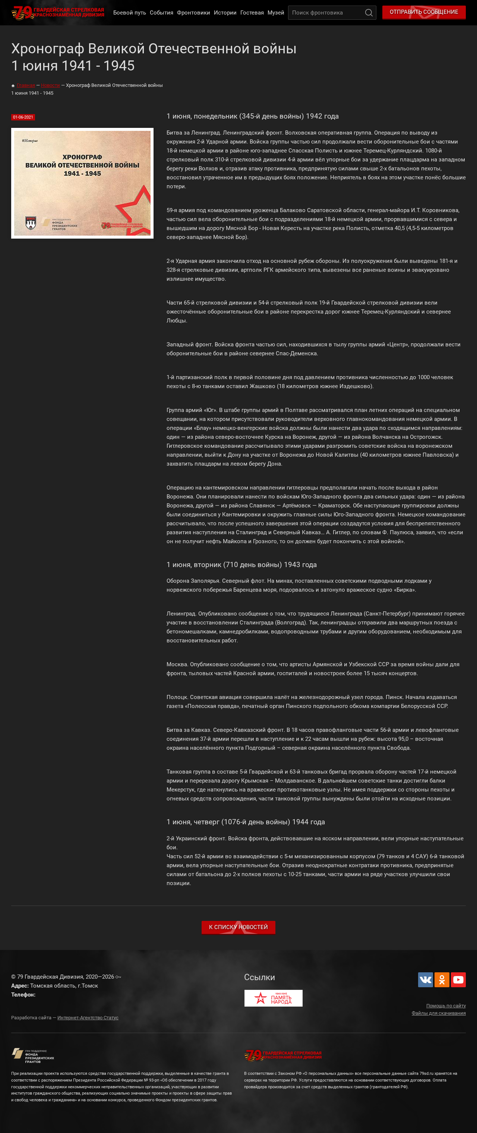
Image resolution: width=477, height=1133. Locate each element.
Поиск (369, 12)
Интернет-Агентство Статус (88, 1017)
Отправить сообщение (424, 12)
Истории (225, 12)
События (161, 12)
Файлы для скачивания (439, 1013)
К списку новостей (238, 927)
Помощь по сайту (446, 1005)
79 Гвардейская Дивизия (59, 13)
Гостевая (252, 12)
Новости (50, 85)
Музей (276, 12)
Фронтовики (193, 12)
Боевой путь (129, 12)
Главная (26, 85)
